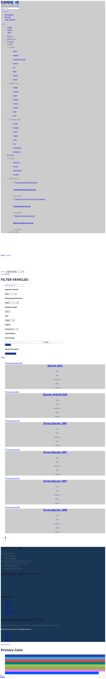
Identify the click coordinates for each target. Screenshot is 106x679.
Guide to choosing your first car (23, 223)
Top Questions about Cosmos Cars (24, 190)
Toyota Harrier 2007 (55, 423)
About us (8, 636)
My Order (8, 17)
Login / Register (10, 20)
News (7, 609)
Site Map (8, 614)
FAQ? (6, 607)
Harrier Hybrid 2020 (55, 394)
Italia (9, 32)
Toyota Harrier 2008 (55, 509)
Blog (6, 638)
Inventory (8, 640)
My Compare (9, 15)
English (10, 27)
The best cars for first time (22, 206)
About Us (8, 602)
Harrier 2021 (55, 365)
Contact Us (8, 604)
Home (3, 255)
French (10, 30)
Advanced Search (11, 612)
